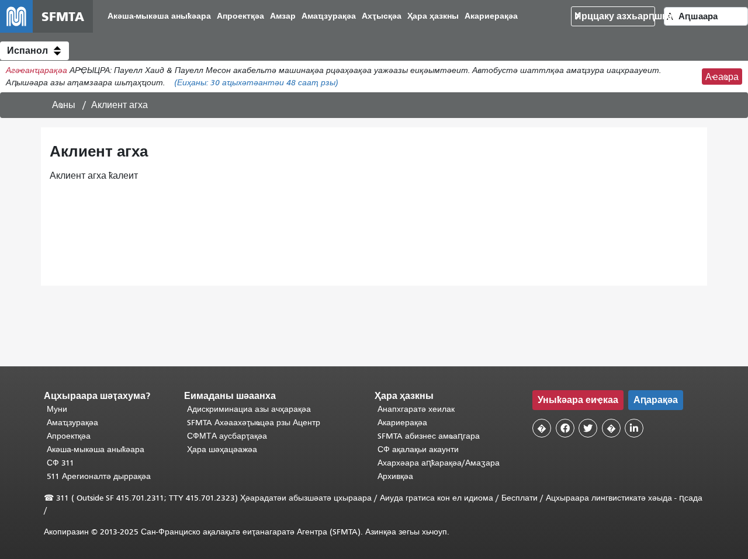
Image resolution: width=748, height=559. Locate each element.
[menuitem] (159, 16)
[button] (34, 50)
